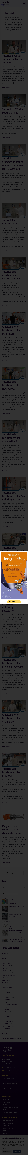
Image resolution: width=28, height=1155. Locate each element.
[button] (25, 553)
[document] (14, 577)
